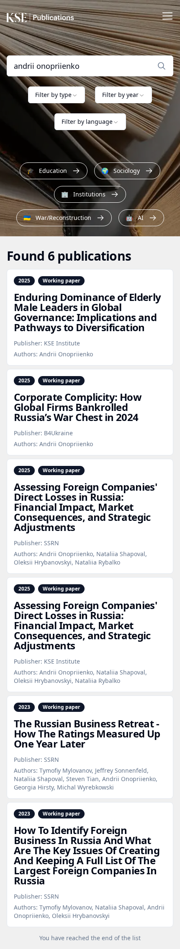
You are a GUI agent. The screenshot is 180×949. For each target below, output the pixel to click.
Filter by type (53, 95)
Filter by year (120, 95)
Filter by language (87, 121)
